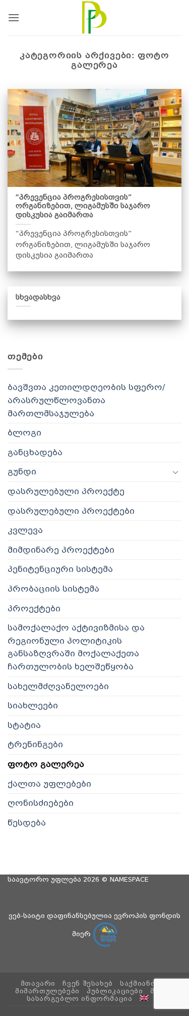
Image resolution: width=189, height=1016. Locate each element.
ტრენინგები (35, 744)
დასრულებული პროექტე (66, 491)
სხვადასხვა (38, 297)
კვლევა (25, 530)
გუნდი (22, 471)
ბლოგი (24, 433)
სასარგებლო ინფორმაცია (80, 998)
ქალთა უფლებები (49, 784)
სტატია (24, 725)
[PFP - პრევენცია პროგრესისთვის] (94, 17)
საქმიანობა (143, 983)
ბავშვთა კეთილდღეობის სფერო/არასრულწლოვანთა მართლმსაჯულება (86, 400)
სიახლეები (33, 705)
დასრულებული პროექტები (71, 511)
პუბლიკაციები (115, 991)
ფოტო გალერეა (46, 764)
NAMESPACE (129, 879)
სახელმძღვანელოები (58, 686)
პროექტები (34, 608)
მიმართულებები (47, 991)
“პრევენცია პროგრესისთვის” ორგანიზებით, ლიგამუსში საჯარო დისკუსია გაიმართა (83, 206)
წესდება (27, 823)
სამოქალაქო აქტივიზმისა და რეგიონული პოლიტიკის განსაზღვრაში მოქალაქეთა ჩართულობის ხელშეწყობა (76, 647)
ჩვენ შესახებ (87, 983)
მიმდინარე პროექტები (61, 550)
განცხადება (35, 452)
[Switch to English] (144, 998)
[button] (14, 17)
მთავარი (38, 983)
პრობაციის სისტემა (53, 589)
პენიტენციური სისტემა (60, 569)
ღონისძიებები (41, 803)
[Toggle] (175, 472)
